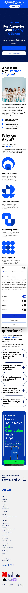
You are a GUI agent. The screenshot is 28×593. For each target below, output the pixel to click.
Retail (3, 531)
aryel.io (4, 584)
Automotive (5, 523)
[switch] (24, 301)
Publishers (5, 518)
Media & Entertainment (8, 529)
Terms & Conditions (21, 585)
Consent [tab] (5, 271)
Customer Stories (7, 540)
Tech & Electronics (7, 533)
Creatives (4, 499)
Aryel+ (3, 505)
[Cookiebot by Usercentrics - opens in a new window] (20, 268)
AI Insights (5, 501)
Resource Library (6, 544)
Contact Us (5, 560)
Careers (4, 555)
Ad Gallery (5, 538)
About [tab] (23, 271)
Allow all (14, 316)
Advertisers (5, 514)
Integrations (5, 508)
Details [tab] (14, 271)
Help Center (5, 546)
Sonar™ (4, 503)
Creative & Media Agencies (9, 516)
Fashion (4, 527)
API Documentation (7, 547)
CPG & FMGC (5, 525)
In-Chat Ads (5, 507)
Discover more (15, 6)
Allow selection (14, 320)
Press (3, 557)
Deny (14, 324)
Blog (3, 542)
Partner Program (6, 559)
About (3, 553)
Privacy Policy (11, 585)
